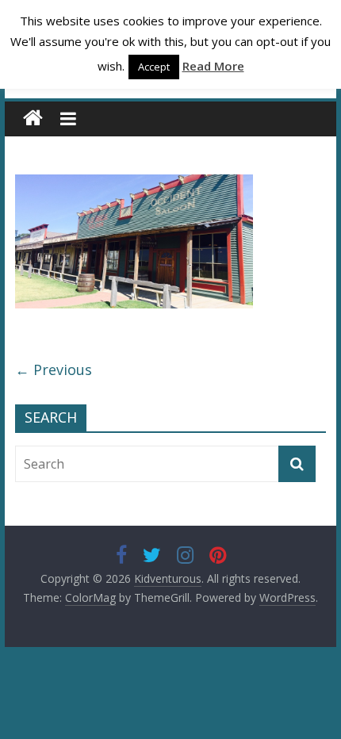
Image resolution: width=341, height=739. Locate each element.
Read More (213, 66)
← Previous (53, 369)
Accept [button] (154, 66)
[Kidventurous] (33, 118)
